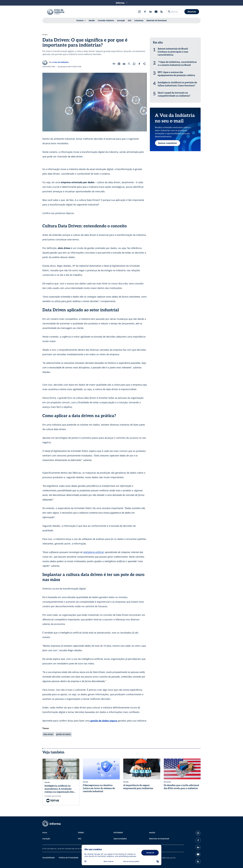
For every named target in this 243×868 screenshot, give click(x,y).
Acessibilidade (48, 857)
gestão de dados (63, 734)
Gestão (92, 20)
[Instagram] (139, 11)
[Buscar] (169, 11)
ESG (129, 20)
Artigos (45, 35)
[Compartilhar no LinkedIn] (124, 63)
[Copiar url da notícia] (113, 63)
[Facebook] (144, 11)
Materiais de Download (156, 20)
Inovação (121, 20)
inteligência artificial (93, 552)
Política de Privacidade (68, 857)
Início (44, 832)
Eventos (79, 20)
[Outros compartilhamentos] (144, 63)
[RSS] (161, 11)
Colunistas (138, 20)
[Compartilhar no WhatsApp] (134, 63)
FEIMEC (81, 832)
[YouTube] (156, 11)
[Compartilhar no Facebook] (139, 63)
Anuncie (192, 11)
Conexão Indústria (106, 20)
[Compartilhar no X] (129, 63)
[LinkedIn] (150, 11)
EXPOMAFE (118, 832)
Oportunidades (120, 838)
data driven (48, 734)
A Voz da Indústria (60, 62)
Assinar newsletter (167, 143)
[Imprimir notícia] (119, 63)
